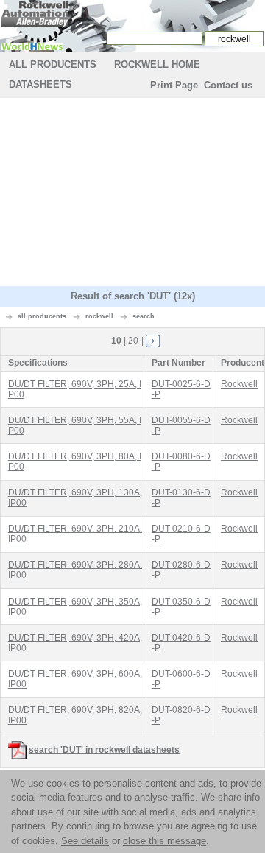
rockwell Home (157, 64)
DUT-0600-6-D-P (181, 679)
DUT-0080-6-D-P (181, 461)
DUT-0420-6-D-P (181, 643)
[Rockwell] (34, 13)
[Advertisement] (132, 194)
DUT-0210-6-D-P (181, 533)
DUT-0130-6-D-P (181, 497)
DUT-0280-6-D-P (181, 570)
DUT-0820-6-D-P (181, 715)
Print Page (174, 85)
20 (133, 340)
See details (85, 840)
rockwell (99, 316)
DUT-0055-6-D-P (181, 425)
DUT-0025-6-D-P (181, 389)
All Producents (52, 64)
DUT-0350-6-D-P (181, 606)
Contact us (228, 85)
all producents (42, 316)
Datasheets (40, 84)
